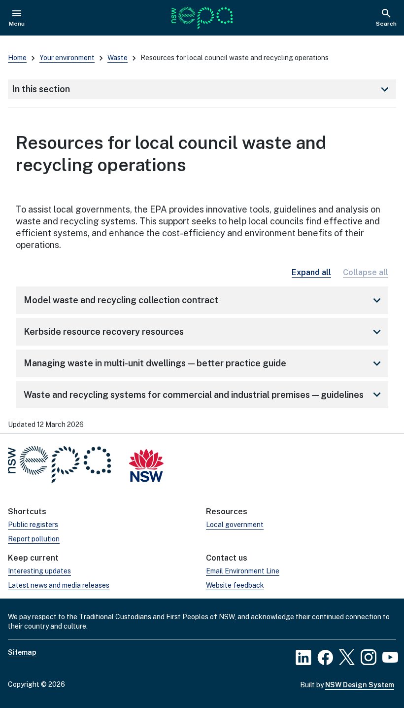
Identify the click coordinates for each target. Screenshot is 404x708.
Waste (117, 58)
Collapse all (365, 272)
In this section (202, 89)
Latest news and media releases (58, 585)
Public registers (33, 525)
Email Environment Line (242, 571)
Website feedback (235, 585)
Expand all (311, 272)
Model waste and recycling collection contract (204, 300)
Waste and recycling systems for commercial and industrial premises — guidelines (204, 394)
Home (17, 58)
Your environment (67, 58)
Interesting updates (39, 571)
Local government (235, 525)
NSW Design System (359, 685)
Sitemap (22, 652)
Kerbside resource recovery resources (204, 331)
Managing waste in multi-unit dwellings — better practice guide (204, 363)
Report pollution (34, 539)
